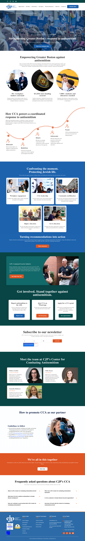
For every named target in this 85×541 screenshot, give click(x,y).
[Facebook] (64, 533)
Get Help (28, 6)
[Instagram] (67, 533)
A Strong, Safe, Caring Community (16, 13)
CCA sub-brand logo (17, 433)
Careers (24, 530)
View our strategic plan (42, 46)
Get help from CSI (17, 276)
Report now (19, 315)
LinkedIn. (31, 434)
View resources (42, 246)
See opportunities (66, 315)
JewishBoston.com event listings (17, 436)
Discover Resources (49, 6)
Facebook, (20, 434)
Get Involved (34, 6)
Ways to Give (21, 6)
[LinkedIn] (70, 533)
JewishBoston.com (53, 520)
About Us (57, 6)
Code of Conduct (39, 520)
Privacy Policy (39, 524)
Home (7, 13)
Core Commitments (40, 522)
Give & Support (25, 520)
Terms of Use (38, 526)
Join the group (42, 315)
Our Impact (41, 6)
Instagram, (24, 434)
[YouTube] (73, 533)
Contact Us (63, 6)
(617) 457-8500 (71, 529)
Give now (42, 469)
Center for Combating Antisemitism (30, 13)
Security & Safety (25, 528)
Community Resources (27, 526)
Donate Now (73, 6)
